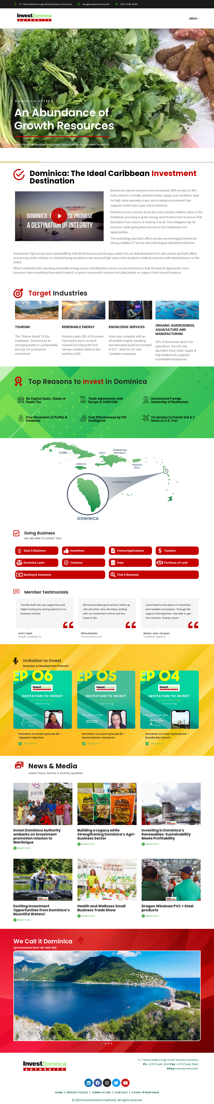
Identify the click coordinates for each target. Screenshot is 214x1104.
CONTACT (121, 1092)
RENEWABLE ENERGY (78, 327)
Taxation (170, 550)
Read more (23, 848)
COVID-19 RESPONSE (145, 1092)
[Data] (113, 562)
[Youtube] (125, 1083)
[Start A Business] (19, 550)
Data (120, 562)
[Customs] (66, 562)
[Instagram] (107, 1083)
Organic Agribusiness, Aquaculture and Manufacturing (175, 329)
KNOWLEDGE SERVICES (127, 327)
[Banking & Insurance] (19, 574)
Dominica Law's (34, 562)
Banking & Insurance (37, 574)
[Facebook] (98, 1083)
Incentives (77, 550)
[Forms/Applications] (113, 550)
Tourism (22, 327)
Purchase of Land (175, 562)
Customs (76, 562)
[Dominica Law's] (19, 562)
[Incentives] (66, 550)
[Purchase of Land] (159, 562)
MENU (193, 18)
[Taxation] (159, 550)
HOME (59, 1092)
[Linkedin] (88, 1083)
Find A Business (128, 574)
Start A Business (35, 550)
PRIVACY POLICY (77, 1092)
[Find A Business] (113, 574)
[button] (17, 996)
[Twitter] (116, 1083)
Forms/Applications (130, 550)
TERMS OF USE (101, 1092)
